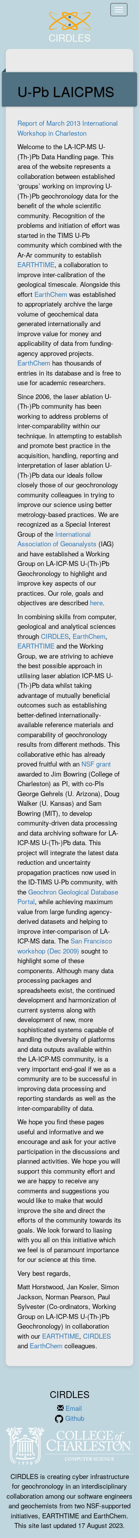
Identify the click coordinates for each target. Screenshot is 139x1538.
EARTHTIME (35, 264)
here (96, 602)
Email (73, 1408)
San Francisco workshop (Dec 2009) (64, 945)
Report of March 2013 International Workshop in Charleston (67, 128)
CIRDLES (55, 636)
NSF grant (96, 763)
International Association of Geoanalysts (57, 539)
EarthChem (50, 294)
